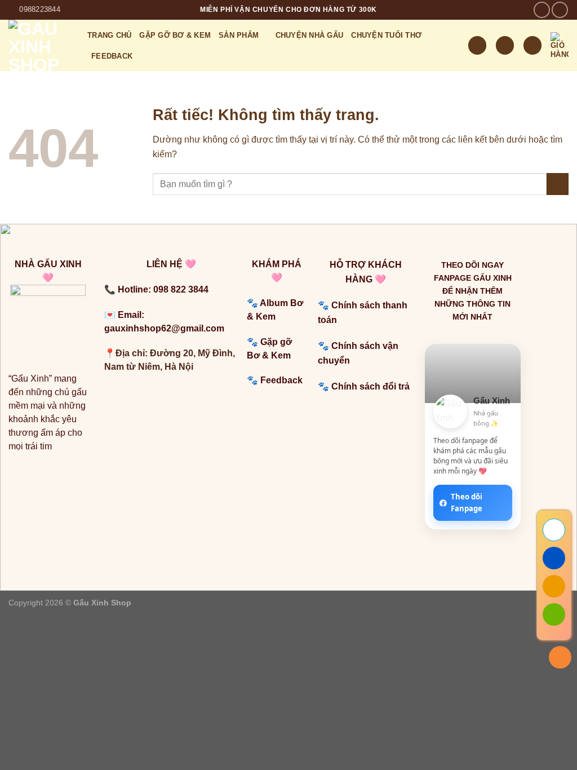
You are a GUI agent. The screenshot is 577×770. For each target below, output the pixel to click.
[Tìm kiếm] (477, 45)
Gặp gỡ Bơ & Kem (175, 35)
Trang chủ (109, 35)
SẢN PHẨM (239, 35)
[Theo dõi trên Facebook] (542, 10)
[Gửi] (558, 184)
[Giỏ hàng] (560, 45)
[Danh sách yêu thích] (505, 45)
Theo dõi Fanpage (466, 503)
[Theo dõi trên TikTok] (560, 10)
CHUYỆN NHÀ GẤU (310, 35)
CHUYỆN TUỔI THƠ (386, 35)
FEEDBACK (111, 56)
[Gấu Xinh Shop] (39, 45)
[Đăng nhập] (532, 45)
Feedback (282, 380)
